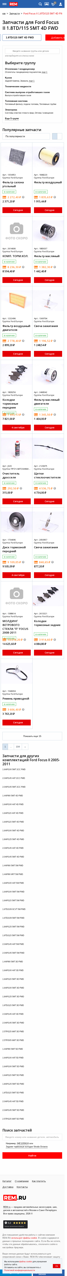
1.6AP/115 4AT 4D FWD (13, 813)
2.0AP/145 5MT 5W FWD (13, 953)
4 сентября (18, 427)
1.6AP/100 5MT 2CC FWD (14, 769)
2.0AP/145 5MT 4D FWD (13, 857)
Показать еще (32, 736)
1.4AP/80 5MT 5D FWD (12, 1049)
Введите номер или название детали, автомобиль (32, 1137)
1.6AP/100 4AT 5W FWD (13, 883)
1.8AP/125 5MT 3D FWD (13, 996)
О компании (22, 1181)
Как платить (39, 1181)
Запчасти (14, 14)
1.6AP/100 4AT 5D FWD (13, 1058)
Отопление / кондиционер (20, 69)
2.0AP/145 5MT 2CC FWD (14, 787)
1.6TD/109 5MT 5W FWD (13, 918)
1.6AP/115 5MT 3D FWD (13, 979)
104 (18, 746)
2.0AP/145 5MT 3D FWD (13, 1023)
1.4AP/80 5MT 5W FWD (13, 865)
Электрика (11, 109)
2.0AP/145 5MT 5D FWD (13, 1110)
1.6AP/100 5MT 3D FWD (13, 988)
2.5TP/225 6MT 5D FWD (13, 1119)
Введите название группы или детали (31, 51)
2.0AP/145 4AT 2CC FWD (14, 778)
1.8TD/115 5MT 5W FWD (13, 935)
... (11, 746)
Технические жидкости (18, 86)
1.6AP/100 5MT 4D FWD (13, 830)
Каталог (7, 1181)
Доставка (7, 1187)
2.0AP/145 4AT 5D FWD (13, 1101)
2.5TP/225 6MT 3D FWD (13, 1031)
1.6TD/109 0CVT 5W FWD (14, 909)
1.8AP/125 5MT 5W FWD (13, 927)
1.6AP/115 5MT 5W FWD (13, 900)
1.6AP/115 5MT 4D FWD (13, 822)
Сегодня (18, 210)
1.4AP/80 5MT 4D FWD (12, 796)
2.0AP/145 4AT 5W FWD (13, 944)
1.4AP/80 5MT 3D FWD (12, 962)
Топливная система (16, 101)
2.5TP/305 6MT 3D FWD (13, 1040)
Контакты (22, 1187)
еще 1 (44, 72)
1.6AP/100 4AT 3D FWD (13, 970)
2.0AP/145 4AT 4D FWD (13, 848)
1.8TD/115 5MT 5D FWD (13, 1093)
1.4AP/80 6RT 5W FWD (13, 874)
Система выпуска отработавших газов (27, 92)
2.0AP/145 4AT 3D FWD (13, 1014)
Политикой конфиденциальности (19, 1270)
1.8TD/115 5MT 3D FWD (13, 1005)
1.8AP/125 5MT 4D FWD (13, 839)
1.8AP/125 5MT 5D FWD (13, 1084)
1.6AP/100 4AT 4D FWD (13, 804)
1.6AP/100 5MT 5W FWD (13, 892)
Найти (32, 1155)
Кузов (8, 77)
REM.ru (6, 1207)
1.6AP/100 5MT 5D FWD (13, 1066)
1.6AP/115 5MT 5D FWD (13, 1075)
